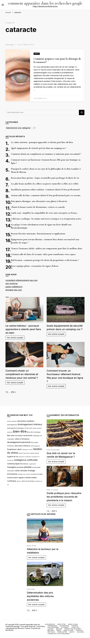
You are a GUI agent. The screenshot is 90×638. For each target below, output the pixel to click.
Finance (75, 626)
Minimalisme (24, 464)
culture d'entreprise (22, 439)
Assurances (50, 624)
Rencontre (62, 632)
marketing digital (13, 464)
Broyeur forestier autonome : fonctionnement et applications (38, 233)
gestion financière (24, 453)
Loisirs (50, 629)
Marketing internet (73, 629)
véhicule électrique (28, 481)
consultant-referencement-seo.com (21, 280)
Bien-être (31, 546)
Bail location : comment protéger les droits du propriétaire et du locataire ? (45, 260)
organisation (32, 464)
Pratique (51, 632)
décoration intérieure (22, 446)
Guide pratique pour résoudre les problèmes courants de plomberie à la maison (64, 497)
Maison (59, 629)
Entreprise (64, 626)
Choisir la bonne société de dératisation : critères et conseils (38, 207)
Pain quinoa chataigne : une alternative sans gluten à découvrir (39, 201)
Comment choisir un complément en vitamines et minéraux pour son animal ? (46, 154)
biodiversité (28, 436)
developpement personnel (18, 442)
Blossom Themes (24, 628)
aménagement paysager (15, 428)
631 (53, 511)
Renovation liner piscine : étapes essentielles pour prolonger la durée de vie (45, 178)
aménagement (12, 425)
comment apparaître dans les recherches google (45, 3)
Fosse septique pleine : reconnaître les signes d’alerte (34, 266)
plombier (28, 467)
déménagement (35, 446)
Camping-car (37, 435)
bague (35, 428)
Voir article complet (15, 338)
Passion (31, 589)
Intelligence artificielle (26, 460)
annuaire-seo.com (13, 290)
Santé (36, 53)
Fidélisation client (27, 449)
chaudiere (10, 439)
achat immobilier (12, 421)
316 (12, 392)
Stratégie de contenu (24, 474)
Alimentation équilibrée (25, 421)
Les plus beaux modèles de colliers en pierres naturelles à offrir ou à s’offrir (44, 183)
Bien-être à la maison (15, 436)
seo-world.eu (11, 283)
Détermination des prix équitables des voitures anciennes (40, 596)
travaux (19, 481)
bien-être (20, 431)
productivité (36, 467)
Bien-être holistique (33, 432)
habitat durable (34, 453)
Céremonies (52, 626)
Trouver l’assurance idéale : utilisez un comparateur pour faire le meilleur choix (46, 248)
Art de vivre (28, 428)
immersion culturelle (25, 456)
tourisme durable (37, 474)
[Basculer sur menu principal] (3, 5)
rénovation (10, 471)
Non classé (52, 490)
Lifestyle (75, 627)
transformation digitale (15, 478)
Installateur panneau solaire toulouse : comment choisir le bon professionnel (45, 189)
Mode (59, 630)
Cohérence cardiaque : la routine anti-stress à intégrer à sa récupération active (46, 218)
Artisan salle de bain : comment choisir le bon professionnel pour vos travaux (45, 195)
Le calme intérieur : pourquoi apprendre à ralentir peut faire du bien (42, 142)
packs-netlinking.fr (13, 287)
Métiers (51, 630)
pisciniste (20, 467)
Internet (65, 627)
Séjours (80, 632)
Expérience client (14, 449)
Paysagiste (11, 467)
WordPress (9, 630)
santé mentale (21, 470)
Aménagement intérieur (30, 424)
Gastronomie (53, 450)
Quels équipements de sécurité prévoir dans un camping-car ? (38, 148)
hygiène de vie (12, 457)
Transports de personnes (59, 633)
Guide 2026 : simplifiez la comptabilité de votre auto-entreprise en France (44, 213)
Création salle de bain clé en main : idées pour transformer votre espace (43, 254)
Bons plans (73, 624)
